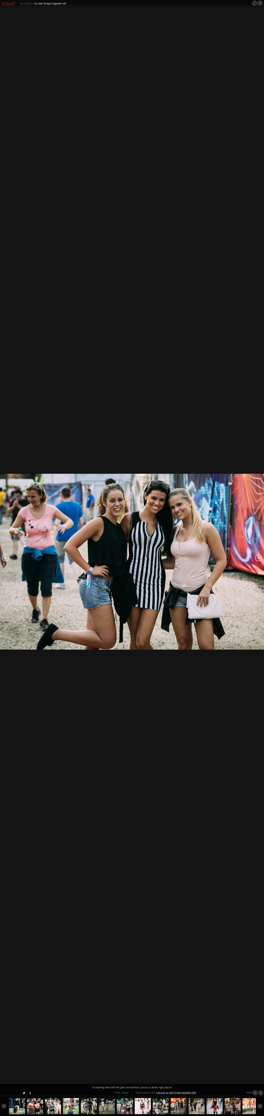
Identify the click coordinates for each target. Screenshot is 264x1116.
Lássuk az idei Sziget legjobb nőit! (176, 1092)
